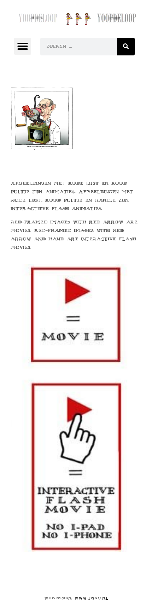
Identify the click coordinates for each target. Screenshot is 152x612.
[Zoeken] (126, 46)
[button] (22, 46)
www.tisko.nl (91, 598)
